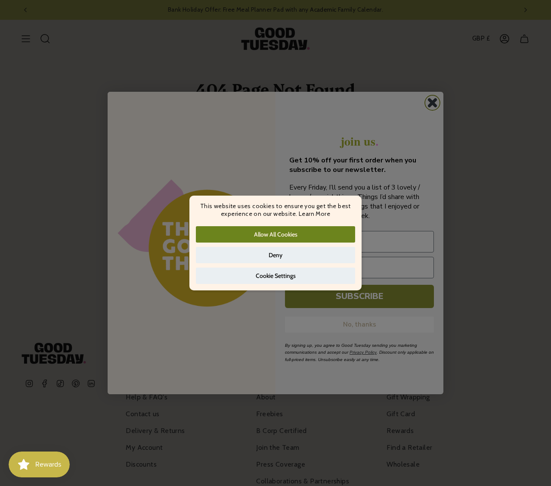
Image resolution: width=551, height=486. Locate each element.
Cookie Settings (276, 276)
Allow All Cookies (275, 234)
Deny (275, 255)
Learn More (314, 214)
